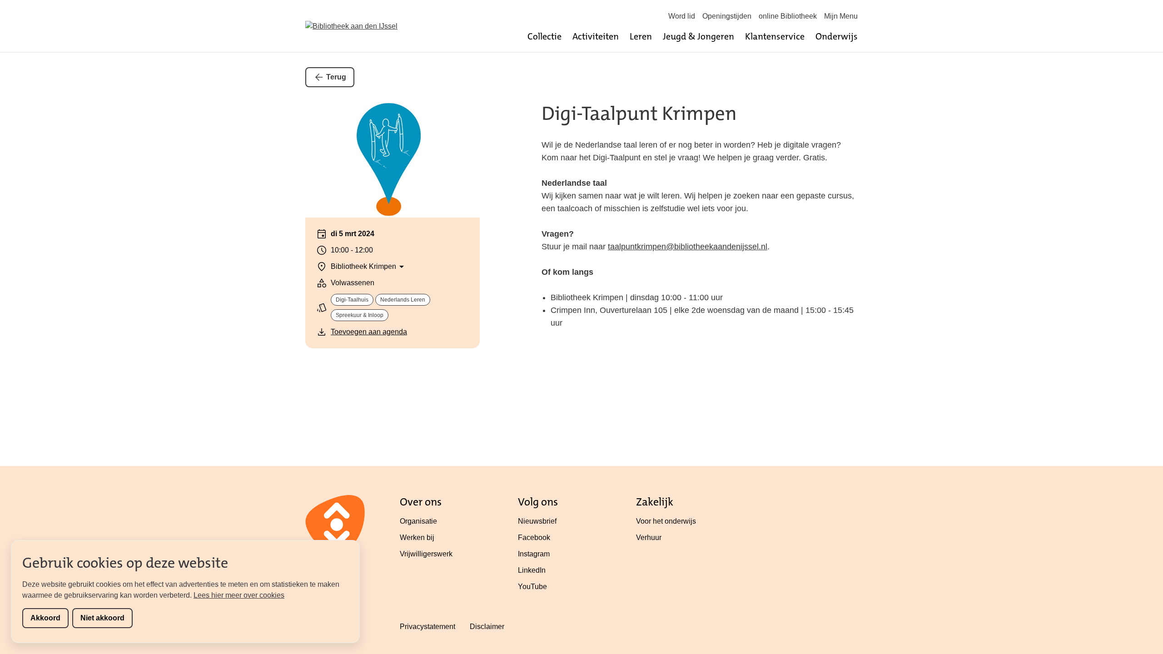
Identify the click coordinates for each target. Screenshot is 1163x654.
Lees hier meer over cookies (239, 595)
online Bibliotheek (788, 16)
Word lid (681, 16)
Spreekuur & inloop (359, 315)
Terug (336, 77)
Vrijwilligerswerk (426, 554)
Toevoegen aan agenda (369, 332)
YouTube (532, 586)
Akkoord (45, 618)
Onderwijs (836, 36)
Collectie (544, 36)
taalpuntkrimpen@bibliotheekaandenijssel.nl (687, 246)
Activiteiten (595, 36)
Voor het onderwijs (666, 521)
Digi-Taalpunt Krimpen (639, 113)
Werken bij (417, 537)
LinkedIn (532, 570)
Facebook (534, 537)
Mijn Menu (841, 16)
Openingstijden (726, 16)
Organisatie (418, 521)
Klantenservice (775, 36)
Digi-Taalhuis (352, 300)
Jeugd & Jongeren (698, 36)
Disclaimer (487, 626)
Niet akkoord (102, 618)
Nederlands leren (402, 300)
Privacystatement (427, 626)
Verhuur (648, 537)
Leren (641, 36)
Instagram (534, 554)
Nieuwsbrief (537, 521)
